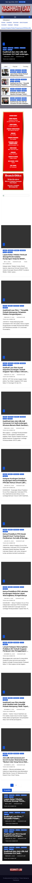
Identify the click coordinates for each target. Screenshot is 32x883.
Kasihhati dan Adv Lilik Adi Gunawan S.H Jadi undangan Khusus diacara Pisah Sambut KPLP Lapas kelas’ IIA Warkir (19, 104)
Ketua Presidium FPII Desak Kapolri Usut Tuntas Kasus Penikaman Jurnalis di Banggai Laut (16, 537)
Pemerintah (15, 22)
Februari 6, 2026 (9, 428)
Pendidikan (9, 22)
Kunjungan (10, 24)
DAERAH (13, 47)
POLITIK (19, 72)
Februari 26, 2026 (9, 374)
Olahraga (16, 24)
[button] (27, 17)
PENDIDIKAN (24, 47)
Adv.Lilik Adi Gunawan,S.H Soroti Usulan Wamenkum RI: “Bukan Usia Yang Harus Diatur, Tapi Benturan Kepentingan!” (16, 761)
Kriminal (3, 22)
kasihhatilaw (17, 261)
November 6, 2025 (9, 764)
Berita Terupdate (24, 22)
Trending (25, 66)
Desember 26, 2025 (9, 654)
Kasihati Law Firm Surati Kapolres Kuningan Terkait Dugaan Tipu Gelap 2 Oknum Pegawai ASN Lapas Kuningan (19, 95)
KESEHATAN (18, 70)
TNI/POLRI (13, 49)
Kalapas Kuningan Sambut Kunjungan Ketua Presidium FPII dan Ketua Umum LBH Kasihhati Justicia (15, 482)
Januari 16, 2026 (9, 541)
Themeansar (16, 880)
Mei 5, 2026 (7, 261)
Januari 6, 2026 (9, 598)
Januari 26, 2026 (17, 56)
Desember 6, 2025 (9, 709)
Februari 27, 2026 (9, 317)
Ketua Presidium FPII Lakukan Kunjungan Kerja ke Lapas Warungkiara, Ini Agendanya (15, 593)
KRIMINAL (18, 47)
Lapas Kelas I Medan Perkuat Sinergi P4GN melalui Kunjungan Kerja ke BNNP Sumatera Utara (19, 76)
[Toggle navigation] (15, 17)
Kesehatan (3, 24)
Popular (15, 66)
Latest (5, 66)
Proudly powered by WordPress (11, 878)
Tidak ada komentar (17, 59)
